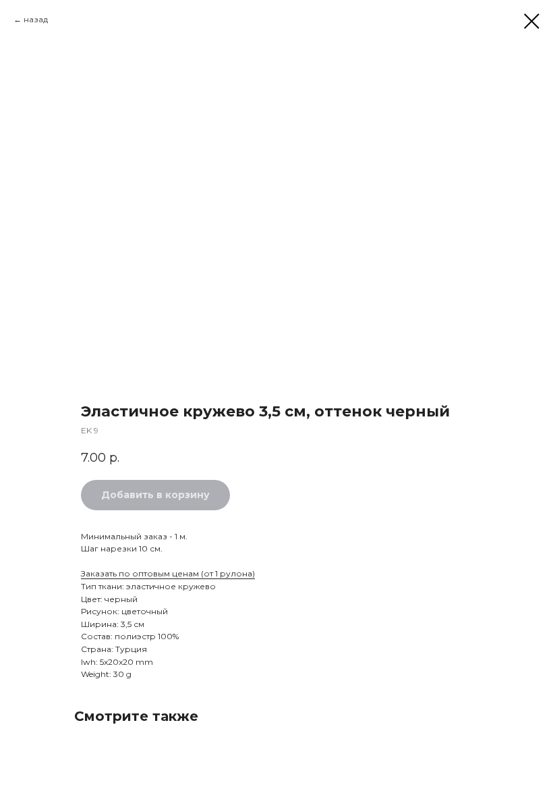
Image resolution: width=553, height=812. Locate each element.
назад (36, 19)
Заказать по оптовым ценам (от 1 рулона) (168, 573)
